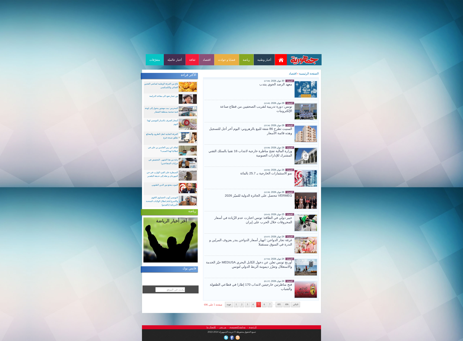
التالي (295, 304)
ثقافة (192, 59)
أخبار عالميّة (174, 59)
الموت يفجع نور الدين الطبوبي (165, 185)
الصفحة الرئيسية (309, 73)
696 (286, 304)
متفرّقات (154, 59)
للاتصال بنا (211, 327)
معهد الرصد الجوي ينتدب (275, 84)
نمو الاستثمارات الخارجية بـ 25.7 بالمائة (266, 173)
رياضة (246, 59)
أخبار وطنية (264, 59)
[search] (153, 295)
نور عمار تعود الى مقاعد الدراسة (163, 96)
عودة (229, 304)
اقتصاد (207, 59)
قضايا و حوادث (226, 59)
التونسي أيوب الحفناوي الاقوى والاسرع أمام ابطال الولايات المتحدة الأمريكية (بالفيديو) (162, 201)
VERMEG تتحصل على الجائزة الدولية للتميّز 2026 (258, 195)
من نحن (222, 327)
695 (279, 304)
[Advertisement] (231, 26)
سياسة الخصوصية (237, 327)
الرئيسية (252, 327)
